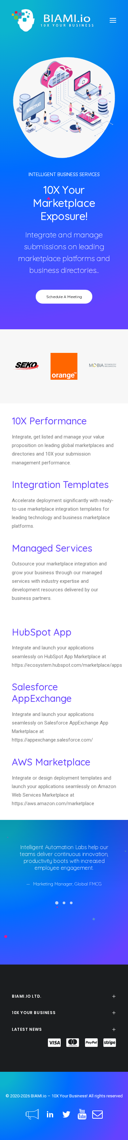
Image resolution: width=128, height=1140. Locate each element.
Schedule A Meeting (64, 296)
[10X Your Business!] (53, 20)
